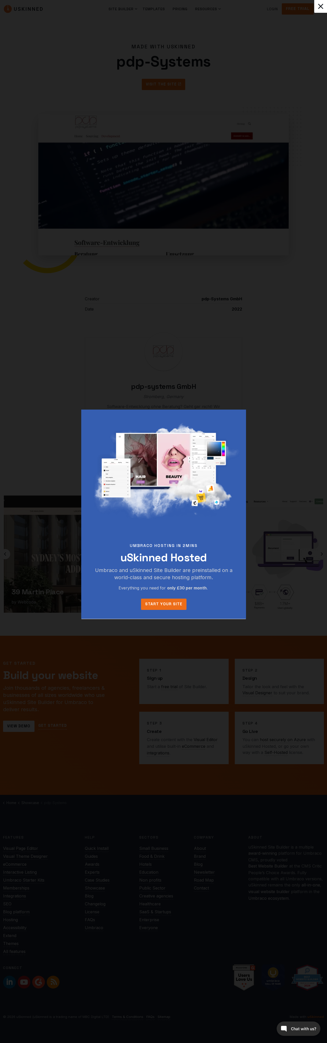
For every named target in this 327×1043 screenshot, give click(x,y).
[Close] (320, 6)
